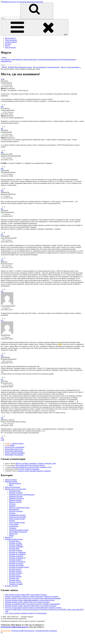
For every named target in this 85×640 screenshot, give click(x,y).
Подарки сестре (14, 574)
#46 (2, 106)
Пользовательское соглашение (46, 631)
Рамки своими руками (17, 519)
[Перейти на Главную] (22, 2)
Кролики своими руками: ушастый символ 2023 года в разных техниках (30, 606)
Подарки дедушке (15, 543)
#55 (2, 320)
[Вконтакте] (1, 633)
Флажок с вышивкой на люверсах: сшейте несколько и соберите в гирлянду (32, 596)
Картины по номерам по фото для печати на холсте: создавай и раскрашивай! (32, 604)
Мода (11, 485)
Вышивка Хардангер (16, 498)
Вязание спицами (15, 502)
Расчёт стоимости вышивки (29, 469)
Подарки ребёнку (15, 571)
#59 (2, 438)
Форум (7, 45)
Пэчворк (12, 513)
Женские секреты (11, 481)
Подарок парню (14, 580)
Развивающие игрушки (17, 515)
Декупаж (12, 504)
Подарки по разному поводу (19, 567)
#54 (2, 291)
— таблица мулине (14, 443)
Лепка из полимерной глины (19, 507)
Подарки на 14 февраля (17, 552)
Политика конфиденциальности (23, 631)
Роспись (12, 520)
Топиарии (12, 528)
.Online (10, 445)
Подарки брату (14, 541)
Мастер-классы (10, 38)
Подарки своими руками (13, 539)
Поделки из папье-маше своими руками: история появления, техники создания (33, 607)
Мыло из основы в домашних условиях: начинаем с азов (36, 463)
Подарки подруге (15, 569)
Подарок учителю (15, 582)
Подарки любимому (16, 547)
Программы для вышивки (14, 454)
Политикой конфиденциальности (14, 627)
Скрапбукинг (14, 526)
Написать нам (6, 631)
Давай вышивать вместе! (54, 59)
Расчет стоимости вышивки (15, 453)
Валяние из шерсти (16, 493)
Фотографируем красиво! (18, 532)
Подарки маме (14, 548)
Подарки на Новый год (17, 558)
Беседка (8, 61)
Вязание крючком (15, 500)
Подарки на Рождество (17, 561)
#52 (2, 234)
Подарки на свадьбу (16, 563)
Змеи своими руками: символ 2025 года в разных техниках (26, 594)
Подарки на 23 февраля (17, 554)
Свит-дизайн (13, 524)
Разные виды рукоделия (17, 517)
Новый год (9, 537)
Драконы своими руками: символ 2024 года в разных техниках (27, 602)
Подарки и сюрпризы (38, 59)
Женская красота (15, 483)
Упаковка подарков (16, 584)
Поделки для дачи (11, 586)
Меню (65, 34)
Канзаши (12, 506)
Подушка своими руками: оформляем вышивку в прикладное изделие (30, 600)
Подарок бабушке (15, 576)
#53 (2, 260)
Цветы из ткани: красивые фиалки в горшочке (34, 471)
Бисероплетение (15, 491)
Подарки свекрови (15, 573)
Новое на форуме (12, 59)
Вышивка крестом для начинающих (22, 494)
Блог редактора (10, 47)
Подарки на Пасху (15, 560)
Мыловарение (14, 509)
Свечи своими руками (17, 522)
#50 (2, 190)
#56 (2, 355)
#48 (2, 152)
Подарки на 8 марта (16, 556)
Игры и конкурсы (24, 59)
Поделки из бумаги (16, 511)
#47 (2, 128)
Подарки (8, 44)
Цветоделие (13, 533)
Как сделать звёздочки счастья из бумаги (30, 465)
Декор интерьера (11, 40)
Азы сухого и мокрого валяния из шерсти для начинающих (26, 613)
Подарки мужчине (15, 550)
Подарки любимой (15, 545)
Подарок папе (14, 578)
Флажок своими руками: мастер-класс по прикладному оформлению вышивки (33, 598)
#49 (2, 168)
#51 (2, 209)
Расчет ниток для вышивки (14, 447)
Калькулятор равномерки (14, 451)
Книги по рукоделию (12, 487)
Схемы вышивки (11, 42)
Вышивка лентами (15, 496)
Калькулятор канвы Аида (14, 449)
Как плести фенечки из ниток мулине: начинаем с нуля (31, 467)
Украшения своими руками (18, 530)
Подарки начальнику (16, 565)
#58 (2, 418)
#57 (2, 379)
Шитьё (11, 535)
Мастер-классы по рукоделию (15, 489)
